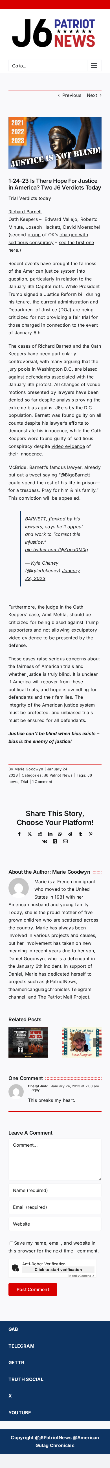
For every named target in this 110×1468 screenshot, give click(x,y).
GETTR (16, 1362)
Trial (24, 781)
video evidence (68, 446)
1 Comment (42, 781)
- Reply (34, 1090)
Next (92, 95)
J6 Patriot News (58, 775)
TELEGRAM (21, 1346)
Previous (71, 95)
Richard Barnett (25, 211)
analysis (65, 400)
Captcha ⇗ (81, 1275)
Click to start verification (58, 1269)
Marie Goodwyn (28, 769)
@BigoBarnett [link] (75, 475)
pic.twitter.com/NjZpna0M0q (56, 549)
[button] (12, 1042)
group (34, 234)
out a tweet (29, 475)
